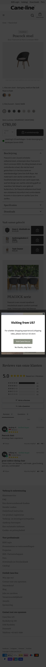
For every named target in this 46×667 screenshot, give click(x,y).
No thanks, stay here (23, 347)
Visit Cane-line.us (23, 341)
